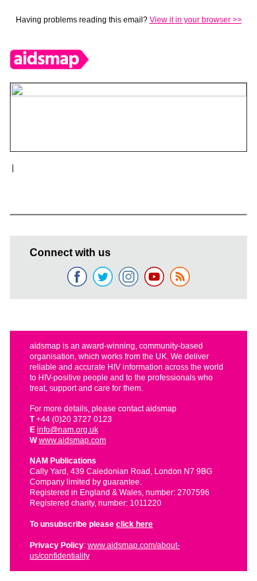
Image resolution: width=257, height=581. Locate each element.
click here (134, 524)
